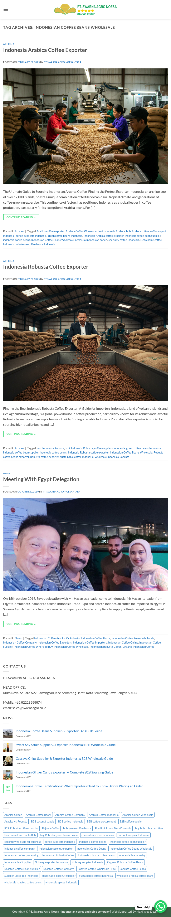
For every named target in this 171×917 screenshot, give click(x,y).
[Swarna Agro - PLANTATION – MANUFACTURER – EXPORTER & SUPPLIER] (85, 9)
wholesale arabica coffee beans (135, 875)
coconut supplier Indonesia (133, 835)
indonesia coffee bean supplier (142, 235)
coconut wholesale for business (22, 841)
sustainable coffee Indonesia (77, 456)
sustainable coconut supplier (58, 875)
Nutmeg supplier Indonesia (87, 862)
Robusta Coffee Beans (132, 868)
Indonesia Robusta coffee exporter (88, 452)
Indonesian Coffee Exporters (55, 642)
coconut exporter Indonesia (98, 835)
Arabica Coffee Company (70, 814)
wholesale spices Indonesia (61, 882)
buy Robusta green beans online (59, 835)
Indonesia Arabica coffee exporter (104, 235)
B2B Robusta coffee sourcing (21, 828)
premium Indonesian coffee (91, 240)
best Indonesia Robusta (50, 448)
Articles (8, 44)
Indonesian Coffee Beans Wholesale (52, 240)
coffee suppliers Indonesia (31, 235)
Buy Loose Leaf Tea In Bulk (20, 835)
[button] (5, 9)
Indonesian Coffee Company (19, 642)
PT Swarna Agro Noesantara (62, 62)
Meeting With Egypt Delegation (41, 479)
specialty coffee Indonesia (123, 240)
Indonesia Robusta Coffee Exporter (45, 266)
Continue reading (21, 217)
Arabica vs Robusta (15, 821)
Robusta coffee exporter (44, 456)
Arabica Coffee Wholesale (81, 231)
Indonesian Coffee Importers (90, 642)
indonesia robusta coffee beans (96, 855)
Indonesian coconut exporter (56, 848)
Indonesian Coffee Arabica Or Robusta (57, 638)
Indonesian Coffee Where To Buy (33, 646)
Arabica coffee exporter (50, 231)
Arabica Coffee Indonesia (104, 814)
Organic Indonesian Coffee (138, 646)
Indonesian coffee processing (21, 855)
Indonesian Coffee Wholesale (71, 646)
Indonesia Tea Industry (132, 855)
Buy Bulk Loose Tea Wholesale (113, 828)
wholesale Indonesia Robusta (112, 456)
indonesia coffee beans (16, 240)
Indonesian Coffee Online (123, 642)
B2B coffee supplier (131, 821)
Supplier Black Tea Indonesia (21, 875)
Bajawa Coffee (50, 828)
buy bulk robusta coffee (149, 828)
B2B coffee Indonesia (70, 821)
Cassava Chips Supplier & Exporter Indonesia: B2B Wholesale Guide (64, 758)
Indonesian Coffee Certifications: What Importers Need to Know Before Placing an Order (79, 786)
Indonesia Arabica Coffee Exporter (45, 50)
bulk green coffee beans (77, 828)
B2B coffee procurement (101, 821)
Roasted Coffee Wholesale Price (97, 868)
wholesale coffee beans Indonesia (35, 244)
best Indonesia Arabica (111, 231)
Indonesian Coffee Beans (95, 638)
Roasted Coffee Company (58, 868)
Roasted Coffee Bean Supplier (22, 868)
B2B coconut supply (42, 821)
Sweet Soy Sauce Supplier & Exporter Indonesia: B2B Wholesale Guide (66, 745)
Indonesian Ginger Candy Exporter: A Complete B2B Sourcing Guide (64, 772)
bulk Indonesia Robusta (79, 448)
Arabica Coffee (13, 814)
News (6, 473)
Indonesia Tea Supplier (17, 862)
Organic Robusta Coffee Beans (125, 862)
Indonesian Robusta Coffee (106, 646)
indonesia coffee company (19, 848)
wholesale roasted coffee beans (23, 882)
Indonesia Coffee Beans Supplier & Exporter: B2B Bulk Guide (59, 731)
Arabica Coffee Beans (39, 814)
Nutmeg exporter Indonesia (51, 862)
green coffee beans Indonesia (65, 235)
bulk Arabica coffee (137, 231)
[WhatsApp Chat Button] (160, 906)
